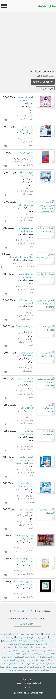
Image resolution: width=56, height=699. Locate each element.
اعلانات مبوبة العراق (37, 663)
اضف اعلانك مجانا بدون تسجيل (15, 640)
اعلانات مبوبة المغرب (10, 653)
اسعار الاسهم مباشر (15, 634)
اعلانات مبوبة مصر (11, 650)
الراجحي (11, 637)
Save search (27, 623)
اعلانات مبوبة (41, 644)
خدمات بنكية (14, 644)
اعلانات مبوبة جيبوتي (20, 667)
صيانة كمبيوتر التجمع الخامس (42, 640)
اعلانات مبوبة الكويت (29, 653)
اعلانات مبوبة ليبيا (10, 647)
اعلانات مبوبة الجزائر (43, 660)
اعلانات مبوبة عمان (15, 670)
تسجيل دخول (28, 679)
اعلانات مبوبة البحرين (10, 657)
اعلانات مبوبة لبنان (45, 650)
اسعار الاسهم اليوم (34, 634)
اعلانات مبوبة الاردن (27, 657)
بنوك (4, 637)
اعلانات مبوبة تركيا (38, 667)
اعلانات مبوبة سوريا (31, 670)
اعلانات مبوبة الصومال (18, 663)
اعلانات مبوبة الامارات (46, 657)
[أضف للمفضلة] (9, 119)
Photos (44, 76)
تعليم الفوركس (27, 644)
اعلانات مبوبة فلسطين (43, 647)
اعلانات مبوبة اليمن (46, 653)
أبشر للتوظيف (49, 634)
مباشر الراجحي (41, 637)
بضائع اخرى (25, 119)
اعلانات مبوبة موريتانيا (28, 650)
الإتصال (28, 686)
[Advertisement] (28, 41)
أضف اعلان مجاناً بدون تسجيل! (28, 683)
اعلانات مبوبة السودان (24, 660)
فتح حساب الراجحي (24, 637)
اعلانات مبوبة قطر (26, 647)
